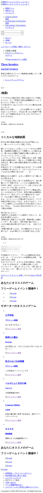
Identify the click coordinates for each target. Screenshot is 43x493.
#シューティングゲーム (14, 80)
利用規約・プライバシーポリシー (18, 473)
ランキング (9, 13)
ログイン (27, 47)
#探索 (7, 40)
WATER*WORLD (9, 69)
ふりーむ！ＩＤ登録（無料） (12, 47)
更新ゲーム (9, 11)
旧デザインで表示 (12, 480)
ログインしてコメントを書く (12, 275)
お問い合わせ (10, 482)
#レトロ (8, 43)
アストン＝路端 (11, 320)
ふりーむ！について (13, 478)
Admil (7, 410)
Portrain (8, 342)
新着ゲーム (9, 8)
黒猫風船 (8, 434)
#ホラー (8, 38)
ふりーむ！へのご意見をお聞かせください (22, 487)
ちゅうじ (8, 388)
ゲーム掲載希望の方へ (14, 485)
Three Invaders (9, 64)
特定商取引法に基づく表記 (15, 476)
